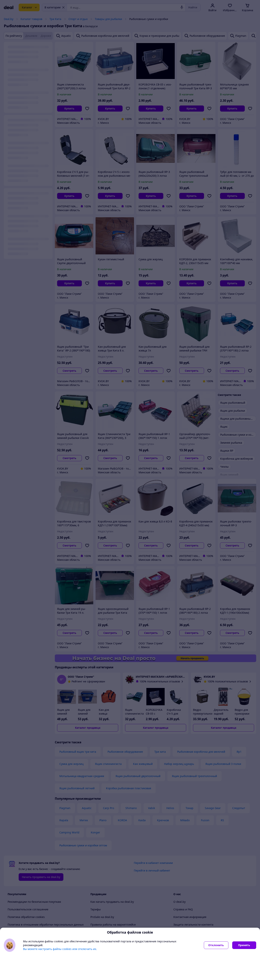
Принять (244, 945)
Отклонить (216, 945)
